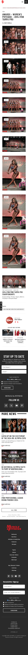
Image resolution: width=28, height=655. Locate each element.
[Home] (3, 3)
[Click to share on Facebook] (1, 303)
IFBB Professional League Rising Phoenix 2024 (12, 499)
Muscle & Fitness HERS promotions (14, 604)
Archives (14, 568)
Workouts (14, 534)
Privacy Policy (14, 625)
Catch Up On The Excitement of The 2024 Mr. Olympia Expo (14, 437)
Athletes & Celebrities (14, 539)
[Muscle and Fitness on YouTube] (17, 405)
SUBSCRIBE (7, 388)
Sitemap (14, 570)
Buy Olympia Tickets (14, 565)
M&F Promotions (9, 602)
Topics (14, 549)
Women (19, 379)
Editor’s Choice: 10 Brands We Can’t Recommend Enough (8, 342)
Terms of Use (14, 623)
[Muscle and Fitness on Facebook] (6, 405)
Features (14, 541)
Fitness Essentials (8, 337)
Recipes (14, 544)
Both (10, 379)
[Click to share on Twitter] (1, 306)
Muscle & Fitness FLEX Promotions (12, 383)
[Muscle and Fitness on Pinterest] (22, 405)
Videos (14, 552)
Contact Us (14, 622)
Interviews (20, 337)
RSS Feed (14, 559)
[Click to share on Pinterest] (1, 309)
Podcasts (14, 557)
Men (14, 379)
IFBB (3, 11)
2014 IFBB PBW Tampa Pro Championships (12, 293)
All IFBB (14, 510)
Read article (6, 445)
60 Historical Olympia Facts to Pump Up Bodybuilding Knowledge (13, 469)
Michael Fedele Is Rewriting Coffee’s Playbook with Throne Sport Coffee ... (20, 343)
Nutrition (14, 536)
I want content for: (14, 377)
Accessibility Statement (14, 628)
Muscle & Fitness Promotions (11, 381)
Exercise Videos (14, 554)
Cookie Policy (14, 626)
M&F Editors (8, 23)
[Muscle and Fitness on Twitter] (11, 405)
